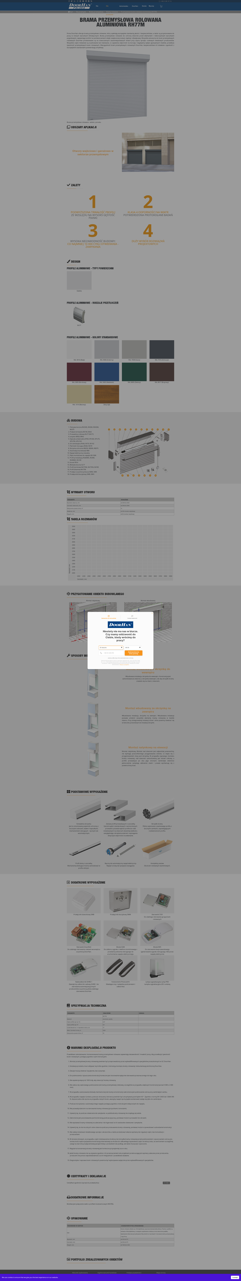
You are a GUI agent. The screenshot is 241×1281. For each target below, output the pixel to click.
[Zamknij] (152, 613)
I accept (235, 1277)
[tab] (108, 617)
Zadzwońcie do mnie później (133, 653)
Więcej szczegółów (124, 664)
